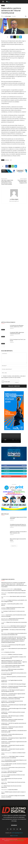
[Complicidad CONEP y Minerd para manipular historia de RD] (5, 334)
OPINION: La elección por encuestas (15, 654)
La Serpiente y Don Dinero (9, 652)
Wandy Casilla (4, 745)
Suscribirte (23, 476)
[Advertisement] (14, 263)
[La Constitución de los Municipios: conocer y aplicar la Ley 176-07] (5, 327)
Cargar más (13, 545)
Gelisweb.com (12, 840)
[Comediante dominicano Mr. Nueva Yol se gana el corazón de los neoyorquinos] (5, 526)
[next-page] (4, 346)
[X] (14, 37)
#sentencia (7, 160)
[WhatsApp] (17, 37)
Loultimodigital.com (21, 839)
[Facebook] (11, 37)
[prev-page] (2, 346)
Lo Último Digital (8, 16)
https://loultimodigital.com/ (14, 201)
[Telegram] (20, 37)
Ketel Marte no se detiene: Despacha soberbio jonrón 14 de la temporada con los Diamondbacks (13, 585)
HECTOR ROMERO (4, 629)
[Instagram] (11, 829)
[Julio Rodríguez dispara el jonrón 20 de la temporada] (5, 519)
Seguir (24, 468)
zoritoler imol (4, 680)
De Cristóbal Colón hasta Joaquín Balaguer (17, 684)
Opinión (3, 5)
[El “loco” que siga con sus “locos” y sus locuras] (5, 341)
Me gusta (24, 465)
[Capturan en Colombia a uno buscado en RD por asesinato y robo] (5, 533)
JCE (10, 160)
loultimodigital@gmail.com (17, 832)
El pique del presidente (12, 789)
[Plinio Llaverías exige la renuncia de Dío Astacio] (5, 541)
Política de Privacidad (20, 840)
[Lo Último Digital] (2, 16)
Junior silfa (3, 603)
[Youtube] (20, 829)
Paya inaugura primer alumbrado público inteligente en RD (22, 182)
